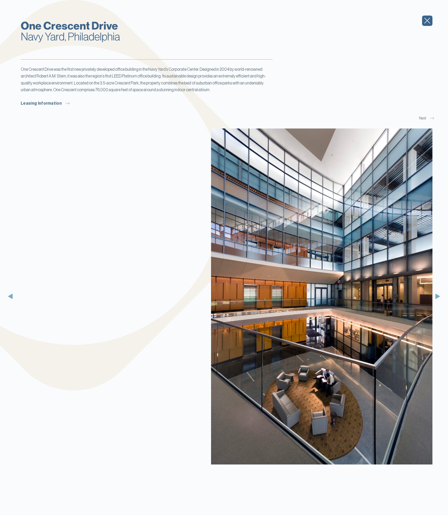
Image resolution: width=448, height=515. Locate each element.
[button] (11, 296)
